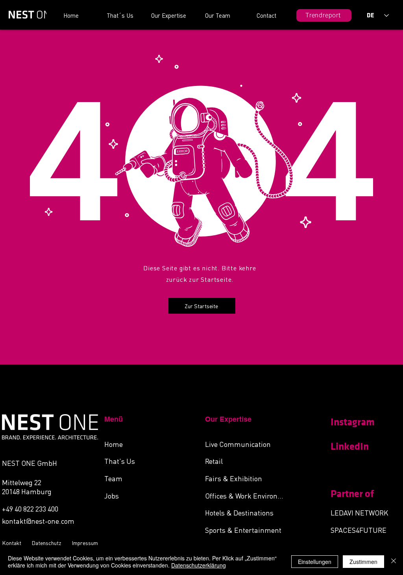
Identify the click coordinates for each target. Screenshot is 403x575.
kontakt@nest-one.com (38, 520)
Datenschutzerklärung (198, 565)
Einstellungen (314, 562)
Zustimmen (363, 562)
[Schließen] (393, 562)
